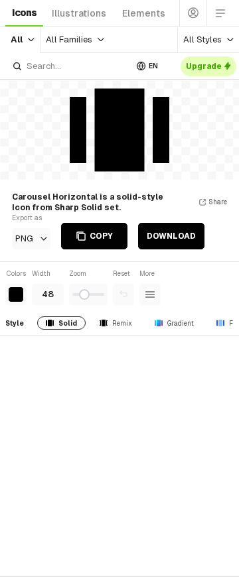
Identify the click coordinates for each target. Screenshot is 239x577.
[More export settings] (150, 294)
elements (143, 13)
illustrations (79, 13)
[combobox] (69, 66)
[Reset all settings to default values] (123, 294)
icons (24, 12)
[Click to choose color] (16, 294)
